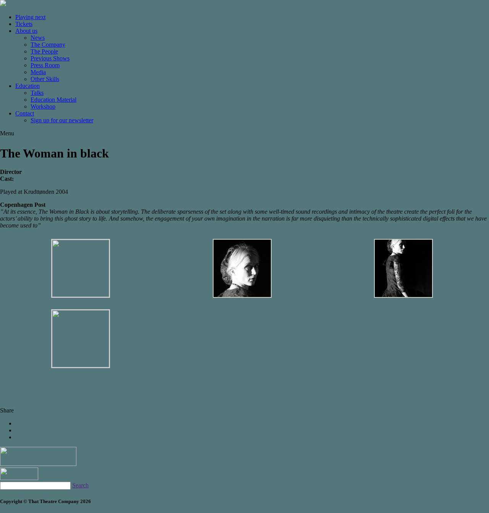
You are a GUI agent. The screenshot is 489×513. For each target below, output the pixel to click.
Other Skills (45, 79)
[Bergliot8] (80, 365)
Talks (37, 92)
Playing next (30, 17)
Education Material (53, 99)
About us (26, 31)
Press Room (45, 65)
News (38, 37)
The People (44, 51)
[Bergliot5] (242, 295)
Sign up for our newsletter (62, 120)
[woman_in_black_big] (80, 295)
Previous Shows (50, 58)
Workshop (43, 106)
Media (38, 72)
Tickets (23, 24)
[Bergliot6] (403, 295)
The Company (48, 44)
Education (27, 86)
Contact (24, 113)
